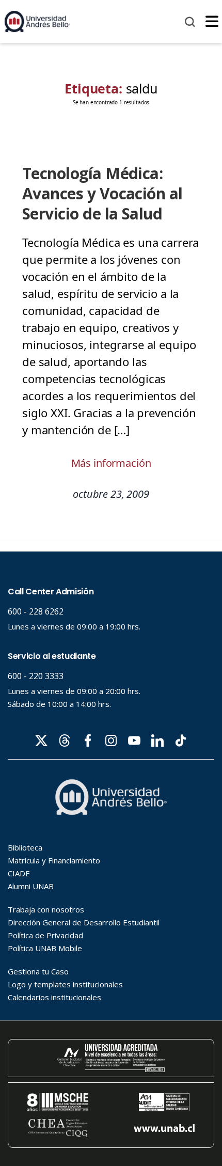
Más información (111, 463)
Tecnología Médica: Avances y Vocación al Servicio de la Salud (102, 193)
